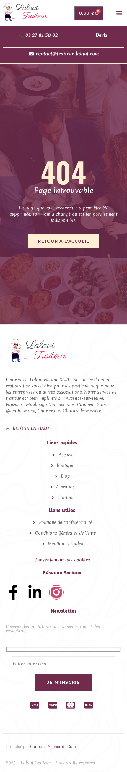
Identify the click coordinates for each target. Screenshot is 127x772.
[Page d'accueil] (25, 20)
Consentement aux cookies (62, 560)
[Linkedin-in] (34, 592)
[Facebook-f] (13, 592)
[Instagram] (56, 592)
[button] (119, 13)
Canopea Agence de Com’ (53, 747)
